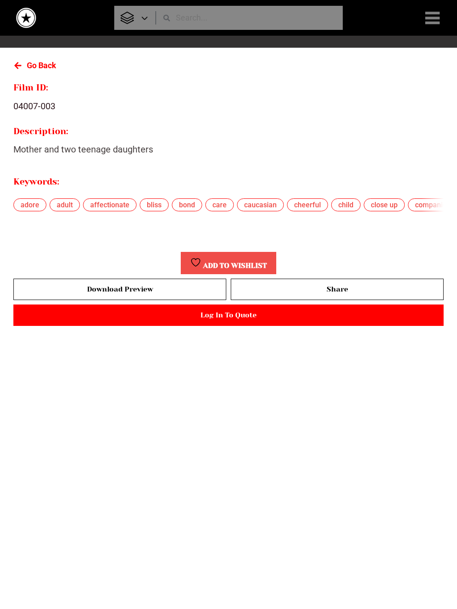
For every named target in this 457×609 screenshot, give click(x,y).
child (345, 205)
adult (65, 205)
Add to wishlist (234, 265)
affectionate (109, 205)
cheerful (307, 205)
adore (30, 205)
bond (187, 205)
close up (384, 205)
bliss (154, 205)
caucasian (260, 205)
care (219, 205)
